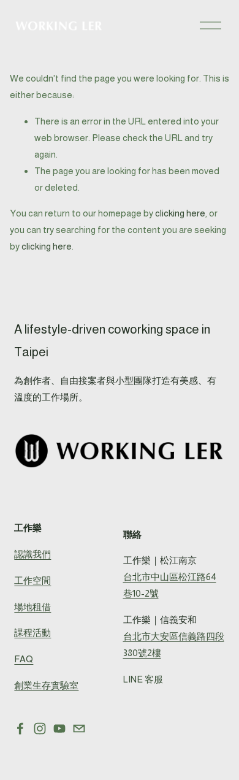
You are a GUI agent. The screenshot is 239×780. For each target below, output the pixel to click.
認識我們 (32, 554)
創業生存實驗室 (46, 685)
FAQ (23, 659)
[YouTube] (59, 728)
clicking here (180, 213)
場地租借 (32, 607)
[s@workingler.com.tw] (79, 728)
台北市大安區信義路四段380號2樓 (173, 644)
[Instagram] (40, 728)
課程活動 (32, 632)
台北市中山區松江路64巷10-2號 (169, 585)
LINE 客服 (143, 679)
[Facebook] (20, 728)
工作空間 (32, 580)
